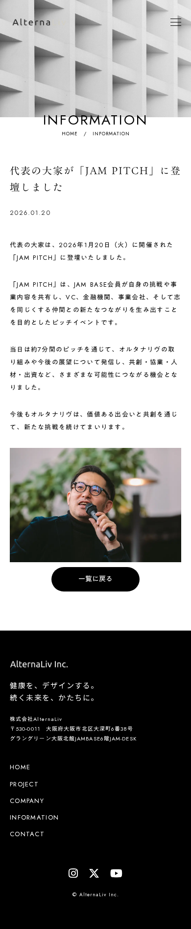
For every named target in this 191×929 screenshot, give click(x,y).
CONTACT (27, 834)
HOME (70, 133)
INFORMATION (34, 817)
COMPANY (27, 801)
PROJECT (24, 784)
